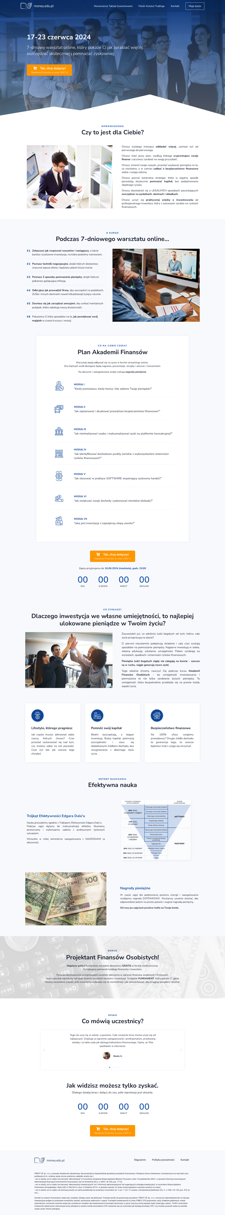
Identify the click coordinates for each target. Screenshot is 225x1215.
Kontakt (175, 6)
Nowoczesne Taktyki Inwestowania (113, 6)
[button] (44, 1050)
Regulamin (140, 1159)
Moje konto (195, 6)
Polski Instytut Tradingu (152, 6)
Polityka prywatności (163, 1159)
